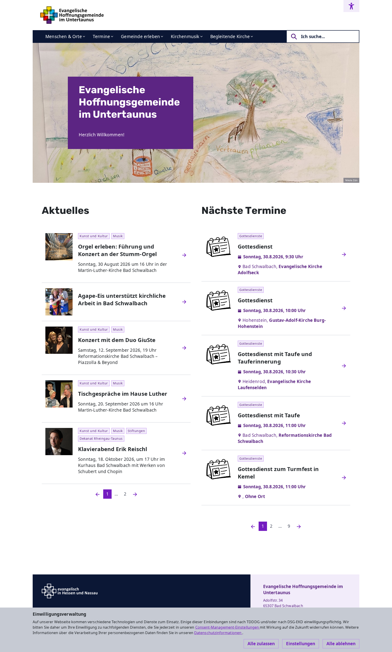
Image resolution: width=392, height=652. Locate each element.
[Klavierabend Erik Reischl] (184, 453)
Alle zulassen (261, 644)
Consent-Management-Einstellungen (227, 627)
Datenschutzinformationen (218, 632)
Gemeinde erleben (140, 36)
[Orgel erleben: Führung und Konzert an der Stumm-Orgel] (184, 255)
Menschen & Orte (63, 36)
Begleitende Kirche (230, 36)
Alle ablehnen (340, 644)
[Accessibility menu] (351, 6)
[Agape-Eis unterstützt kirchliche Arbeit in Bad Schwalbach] (184, 302)
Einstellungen (300, 644)
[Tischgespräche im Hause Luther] (184, 398)
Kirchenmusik (185, 36)
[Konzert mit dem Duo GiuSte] (184, 348)
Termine (101, 36)
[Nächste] (135, 494)
